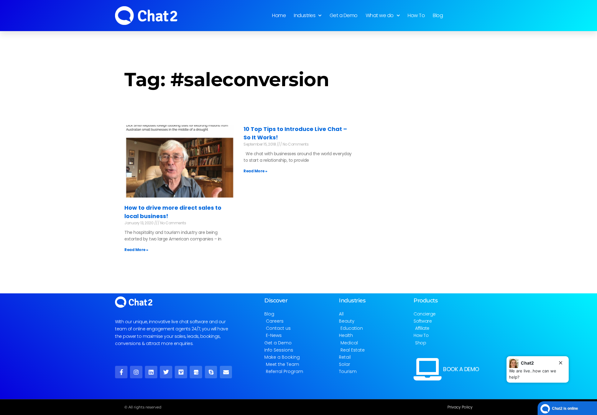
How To (416, 15)
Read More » (136, 249)
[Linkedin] (151, 372)
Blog (438, 15)
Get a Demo (344, 15)
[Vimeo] (181, 372)
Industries (304, 15)
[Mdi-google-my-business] (196, 372)
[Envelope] (226, 372)
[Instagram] (136, 372)
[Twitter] (166, 372)
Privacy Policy (460, 407)
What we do (380, 15)
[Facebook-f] (121, 372)
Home (279, 15)
